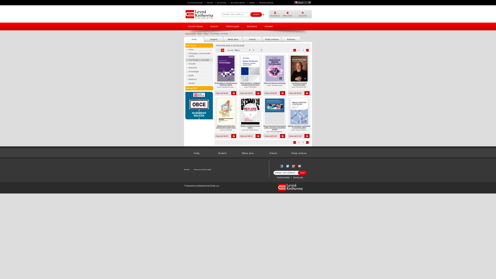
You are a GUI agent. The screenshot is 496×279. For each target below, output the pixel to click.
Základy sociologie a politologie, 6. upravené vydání (299, 127)
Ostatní (192, 83)
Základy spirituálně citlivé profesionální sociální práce (226, 127)
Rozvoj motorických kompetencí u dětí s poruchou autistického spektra (275, 127)
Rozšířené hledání (283, 177)
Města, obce (233, 39)
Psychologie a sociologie (199, 60)
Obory (192, 45)
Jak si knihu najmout (238, 3)
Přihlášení (287, 16)
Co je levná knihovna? (195, 3)
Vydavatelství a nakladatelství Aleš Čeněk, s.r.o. (202, 186)
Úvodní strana (195, 26)
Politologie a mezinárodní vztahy (200, 54)
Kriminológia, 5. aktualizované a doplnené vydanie (226, 84)
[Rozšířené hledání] (263, 14)
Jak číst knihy (221, 3)
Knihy (194, 39)
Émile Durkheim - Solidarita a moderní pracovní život (250, 84)
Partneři (210, 3)
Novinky (269, 26)
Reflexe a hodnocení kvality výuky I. (250, 127)
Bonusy (214, 26)
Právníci (252, 39)
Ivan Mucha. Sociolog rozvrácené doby (299, 84)
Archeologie (194, 71)
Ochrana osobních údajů (202, 170)
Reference (252, 26)
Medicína (193, 79)
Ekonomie (193, 67)
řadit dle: (230, 50)
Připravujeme (232, 26)
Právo (191, 49)
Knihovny (291, 39)
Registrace (275, 16)
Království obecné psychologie (275, 83)
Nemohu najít (298, 177)
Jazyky (191, 75)
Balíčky (193, 88)
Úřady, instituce (272, 39)
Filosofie (192, 64)
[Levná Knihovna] (198, 18)
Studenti (213, 39)
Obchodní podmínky (266, 3)
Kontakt (252, 3)
